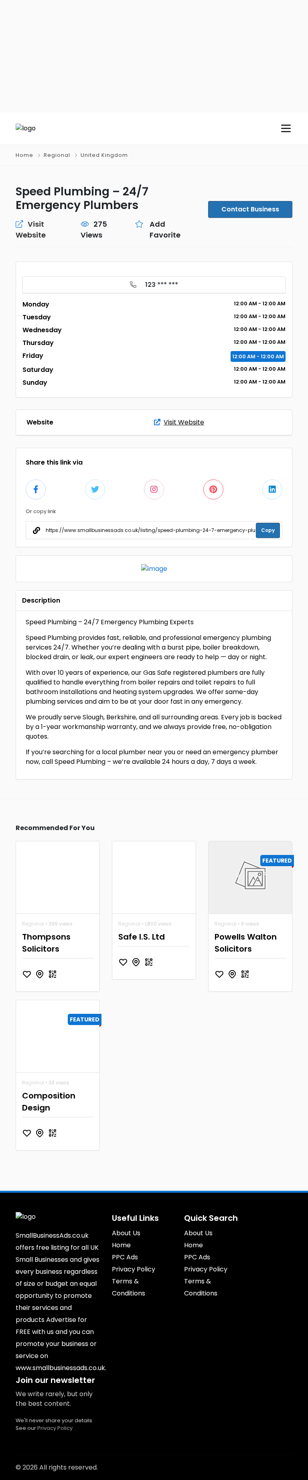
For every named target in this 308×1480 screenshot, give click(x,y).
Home (24, 155)
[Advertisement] (154, 56)
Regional (57, 155)
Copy (268, 530)
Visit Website (184, 422)
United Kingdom (104, 155)
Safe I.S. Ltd (141, 936)
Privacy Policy (55, 1428)
